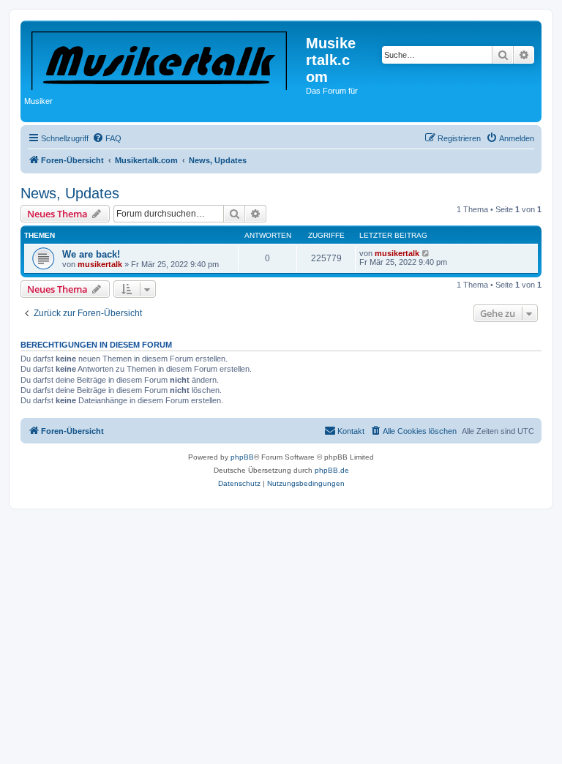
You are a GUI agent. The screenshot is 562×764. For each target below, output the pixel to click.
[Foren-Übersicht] (165, 57)
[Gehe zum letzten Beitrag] (426, 253)
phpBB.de (332, 470)
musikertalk (100, 264)
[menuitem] (106, 138)
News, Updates (69, 193)
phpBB (242, 457)
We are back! (91, 254)
